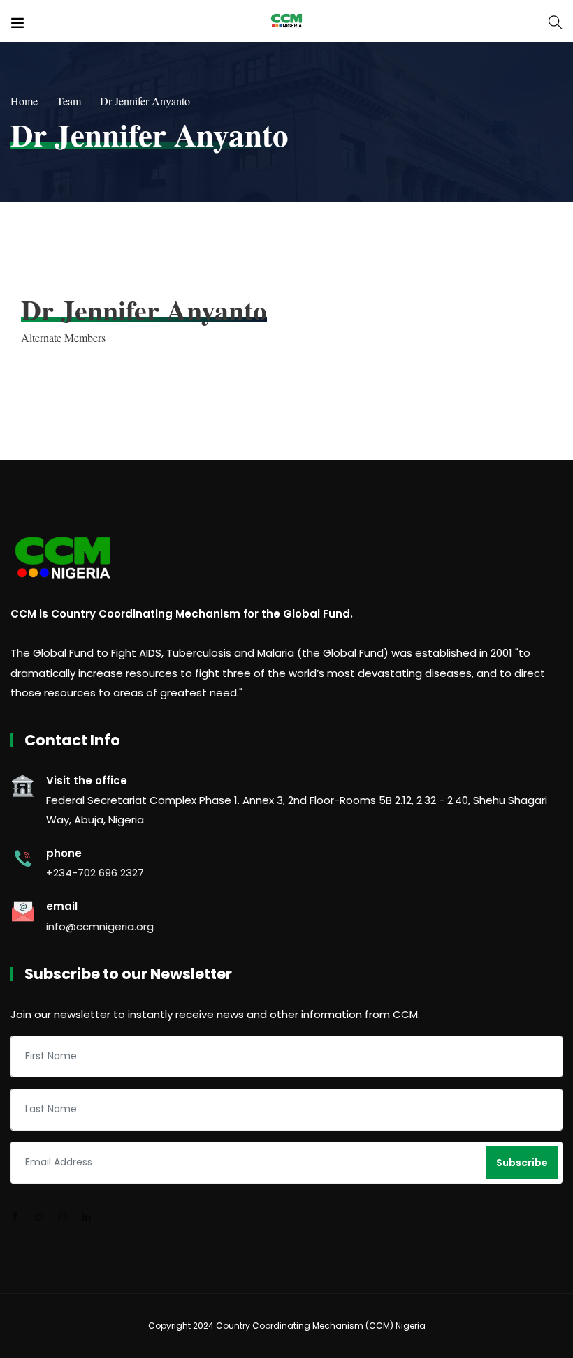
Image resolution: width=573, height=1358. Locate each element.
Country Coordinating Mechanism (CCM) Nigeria (321, 1325)
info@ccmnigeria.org (100, 926)
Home (24, 101)
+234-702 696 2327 (95, 872)
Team (69, 101)
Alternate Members (63, 337)
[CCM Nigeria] (286, 20)
